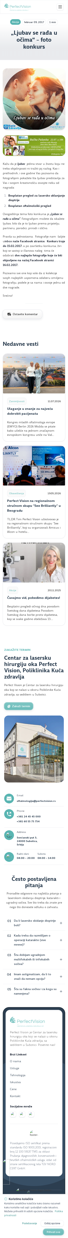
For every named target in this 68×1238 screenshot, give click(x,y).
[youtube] (31, 1114)
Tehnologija (17, 1075)
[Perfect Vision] (17, 7)
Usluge (14, 1068)
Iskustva (15, 1082)
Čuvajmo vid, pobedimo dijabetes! (33, 598)
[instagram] (22, 1114)
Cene (13, 1089)
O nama (15, 1061)
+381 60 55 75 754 (28, 821)
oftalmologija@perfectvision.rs (36, 801)
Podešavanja (29, 1223)
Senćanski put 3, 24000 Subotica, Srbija (27, 841)
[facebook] (13, 1114)
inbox (8, 241)
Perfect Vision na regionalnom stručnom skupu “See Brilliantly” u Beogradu (34, 506)
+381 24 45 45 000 (29, 816)
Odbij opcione (52, 1223)
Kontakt (15, 1096)
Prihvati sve (53, 1231)
